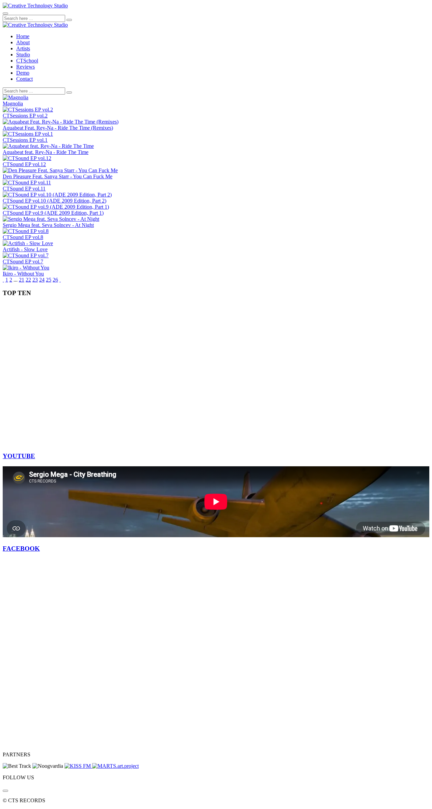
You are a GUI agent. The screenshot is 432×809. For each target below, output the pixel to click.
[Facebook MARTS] (115, 766)
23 (35, 280)
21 (21, 280)
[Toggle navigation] (5, 13)
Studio (23, 54)
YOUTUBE (19, 456)
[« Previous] (3, 280)
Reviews (25, 67)
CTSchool (27, 60)
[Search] (69, 20)
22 (28, 280)
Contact (24, 79)
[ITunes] (5, 791)
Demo (22, 73)
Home (22, 36)
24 (42, 280)
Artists (23, 48)
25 (48, 280)
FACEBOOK (21, 548)
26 (55, 280)
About (23, 42)
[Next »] (60, 280)
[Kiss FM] (78, 766)
